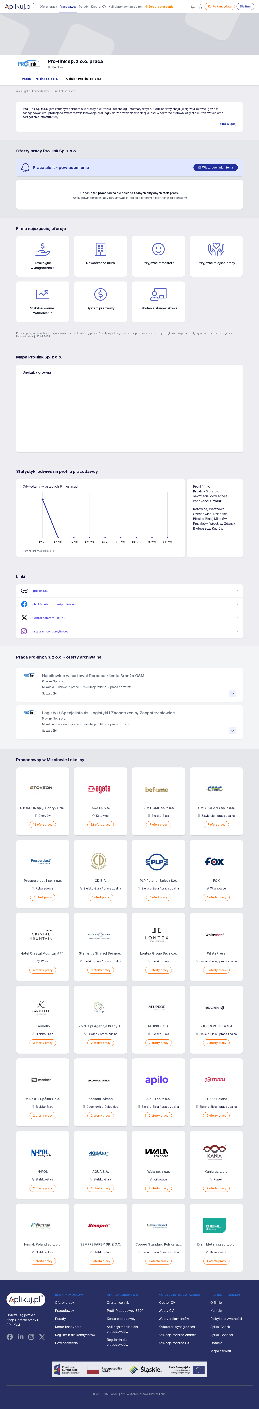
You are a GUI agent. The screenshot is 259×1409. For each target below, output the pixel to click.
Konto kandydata (219, 6)
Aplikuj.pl (22, 91)
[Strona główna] (19, 6)
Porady (84, 6)
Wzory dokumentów (174, 1319)
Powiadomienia (66, 1343)
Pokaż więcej (227, 123)
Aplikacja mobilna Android (178, 1335)
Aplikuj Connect (221, 1335)
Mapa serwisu (220, 1351)
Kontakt (216, 1311)
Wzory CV (166, 1311)
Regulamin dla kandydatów (75, 1335)
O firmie (216, 1302)
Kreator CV (98, 6)
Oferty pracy (48, 6)
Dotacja (216, 1343)
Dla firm (245, 6)
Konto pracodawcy (121, 1319)
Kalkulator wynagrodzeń (125, 6)
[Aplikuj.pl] (26, 1299)
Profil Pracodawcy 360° (125, 1311)
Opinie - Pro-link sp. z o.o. (84, 78)
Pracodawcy (67, 6)
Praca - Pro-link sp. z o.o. (40, 78)
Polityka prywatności (226, 1319)
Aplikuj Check (220, 1327)
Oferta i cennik (118, 1302)
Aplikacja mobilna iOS (174, 1343)
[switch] (215, 167)
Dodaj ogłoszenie (161, 6)
